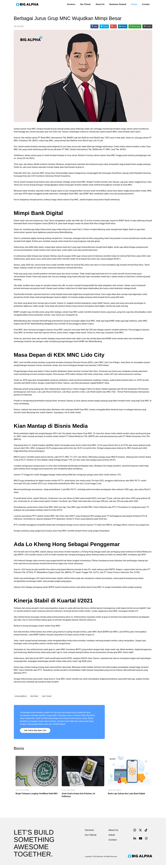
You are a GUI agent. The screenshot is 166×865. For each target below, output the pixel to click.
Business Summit (117, 4)
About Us (100, 4)
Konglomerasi (21, 696)
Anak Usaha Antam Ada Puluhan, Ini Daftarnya (78, 795)
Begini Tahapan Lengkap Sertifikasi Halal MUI (36, 794)
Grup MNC (34, 696)
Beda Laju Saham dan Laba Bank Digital (126, 794)
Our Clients (85, 4)
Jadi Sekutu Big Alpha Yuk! (35, 730)
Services (71, 4)
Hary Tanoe (46, 696)
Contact (146, 4)
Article (134, 4)
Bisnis (27, 790)
